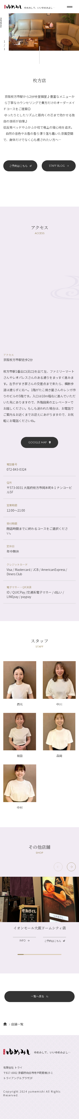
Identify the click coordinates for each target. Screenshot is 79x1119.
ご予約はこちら (18, 165)
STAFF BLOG (57, 165)
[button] (71, 866)
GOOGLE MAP (37, 442)
